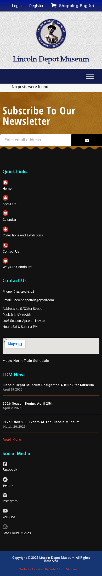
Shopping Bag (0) (76, 5)
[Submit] (86, 140)
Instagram (10, 501)
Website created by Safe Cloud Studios (48, 569)
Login (16, 6)
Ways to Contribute (17, 267)
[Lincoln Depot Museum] (51, 34)
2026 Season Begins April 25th (28, 403)
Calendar (9, 220)
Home (7, 188)
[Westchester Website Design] (5, 527)
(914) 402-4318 (24, 291)
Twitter (8, 486)
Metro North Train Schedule (26, 361)
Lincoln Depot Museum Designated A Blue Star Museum (48, 385)
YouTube (9, 517)
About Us (9, 204)
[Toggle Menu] (90, 76)
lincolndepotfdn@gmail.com (33, 300)
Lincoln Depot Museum (51, 58)
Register (36, 6)
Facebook (10, 470)
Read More (12, 439)
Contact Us (11, 251)
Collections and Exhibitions (23, 235)
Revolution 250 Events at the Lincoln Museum (41, 422)
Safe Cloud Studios (17, 533)
